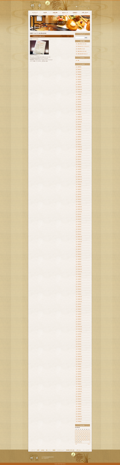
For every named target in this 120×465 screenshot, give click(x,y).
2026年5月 (79, 74)
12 (84, 434)
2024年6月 (79, 131)
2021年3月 (79, 229)
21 (88, 436)
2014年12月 (80, 416)
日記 (78, 60)
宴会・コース (65, 13)
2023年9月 (79, 154)
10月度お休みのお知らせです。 (39, 36)
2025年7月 (79, 99)
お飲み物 (55, 13)
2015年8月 (79, 396)
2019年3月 (79, 289)
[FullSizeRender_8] (39, 53)
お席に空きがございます (82, 43)
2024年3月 (79, 139)
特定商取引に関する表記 (70, 450)
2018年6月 (79, 311)
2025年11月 (80, 89)
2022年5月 (79, 194)
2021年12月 (80, 206)
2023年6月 (79, 161)
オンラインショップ (60, 450)
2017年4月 (79, 346)
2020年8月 (79, 246)
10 (80, 434)
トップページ (35, 13)
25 (82, 439)
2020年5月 (79, 254)
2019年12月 (80, 266)
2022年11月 (80, 179)
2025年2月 (79, 111)
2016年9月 (79, 364)
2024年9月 (79, 124)
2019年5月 (79, 284)
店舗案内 (75, 13)
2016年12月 (80, 356)
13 (86, 434)
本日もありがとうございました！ (84, 46)
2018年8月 (79, 306)
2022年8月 (79, 186)
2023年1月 (79, 174)
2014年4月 (79, 421)
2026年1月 (79, 84)
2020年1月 (79, 264)
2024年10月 (80, 121)
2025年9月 (79, 94)
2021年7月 (79, 219)
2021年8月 (79, 216)
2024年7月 (79, 129)
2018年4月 (79, 316)
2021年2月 (79, 231)
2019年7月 (79, 279)
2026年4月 (79, 76)
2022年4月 (79, 196)
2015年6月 (79, 401)
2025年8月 (79, 96)
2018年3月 (79, 319)
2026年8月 (79, 66)
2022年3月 (79, 199)
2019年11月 (80, 269)
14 (88, 434)
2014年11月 (80, 418)
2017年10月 (80, 331)
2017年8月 (79, 336)
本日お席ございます (81, 48)
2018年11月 (80, 299)
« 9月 (76, 444)
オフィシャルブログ (86, 450)
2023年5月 (79, 164)
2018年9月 (79, 304)
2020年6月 (79, 251)
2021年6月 (79, 221)
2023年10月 (80, 151)
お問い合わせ (85, 13)
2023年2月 (79, 171)
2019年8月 (79, 276)
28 (88, 439)
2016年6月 (79, 371)
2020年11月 (80, 239)
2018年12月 (80, 296)
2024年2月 (79, 141)
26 (84, 439)
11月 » (89, 444)
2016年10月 (80, 361)
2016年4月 (79, 376)
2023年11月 (80, 149)
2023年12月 (80, 146)
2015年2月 (79, 411)
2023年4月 (79, 166)
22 (76, 439)
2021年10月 (80, 211)
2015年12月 (80, 386)
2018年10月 (80, 301)
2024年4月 (79, 136)
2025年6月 (79, 101)
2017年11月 (80, 329)
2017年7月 (79, 339)
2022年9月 (79, 184)
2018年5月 (79, 314)
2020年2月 (79, 261)
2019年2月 (79, 291)
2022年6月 (79, 191)
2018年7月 (79, 309)
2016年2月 (79, 381)
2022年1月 (79, 204)
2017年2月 (79, 351)
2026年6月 (79, 71)
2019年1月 (79, 294)
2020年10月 (80, 241)
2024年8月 (79, 126)
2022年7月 (79, 189)
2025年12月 (80, 86)
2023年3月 (79, 169)
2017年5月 (79, 344)
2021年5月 (79, 224)
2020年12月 (80, 236)
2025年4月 (79, 106)
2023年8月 (79, 156)
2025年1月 (79, 114)
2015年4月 (79, 406)
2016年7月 (79, 369)
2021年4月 (79, 226)
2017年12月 (80, 326)
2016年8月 (79, 366)
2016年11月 (80, 359)
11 (82, 434)
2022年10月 (80, 181)
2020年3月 (79, 259)
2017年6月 (79, 341)
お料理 (45, 13)
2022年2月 (79, 201)
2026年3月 (79, 79)
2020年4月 (79, 256)
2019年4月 (79, 286)
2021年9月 (79, 214)
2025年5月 (79, 104)
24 (80, 439)
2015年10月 (80, 391)
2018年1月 (79, 324)
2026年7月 (79, 69)
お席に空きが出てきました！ (83, 53)
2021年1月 (79, 234)
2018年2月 (79, 321)
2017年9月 (79, 334)
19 (84, 436)
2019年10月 (80, 271)
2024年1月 (79, 144)
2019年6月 (79, 281)
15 (76, 436)
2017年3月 (79, 349)
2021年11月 (80, 209)
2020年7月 (79, 249)
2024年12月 (80, 116)
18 (82, 436)
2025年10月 (80, 91)
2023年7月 (79, 159)
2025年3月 (79, 109)
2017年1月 (79, 354)
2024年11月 (80, 119)
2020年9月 (79, 244)
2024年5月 (79, 134)
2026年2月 (79, 81)
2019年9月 (79, 274)
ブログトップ (82, 34)
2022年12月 (80, 176)
